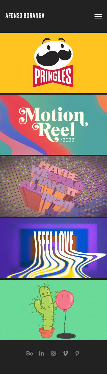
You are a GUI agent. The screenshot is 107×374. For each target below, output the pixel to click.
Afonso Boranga (25, 15)
